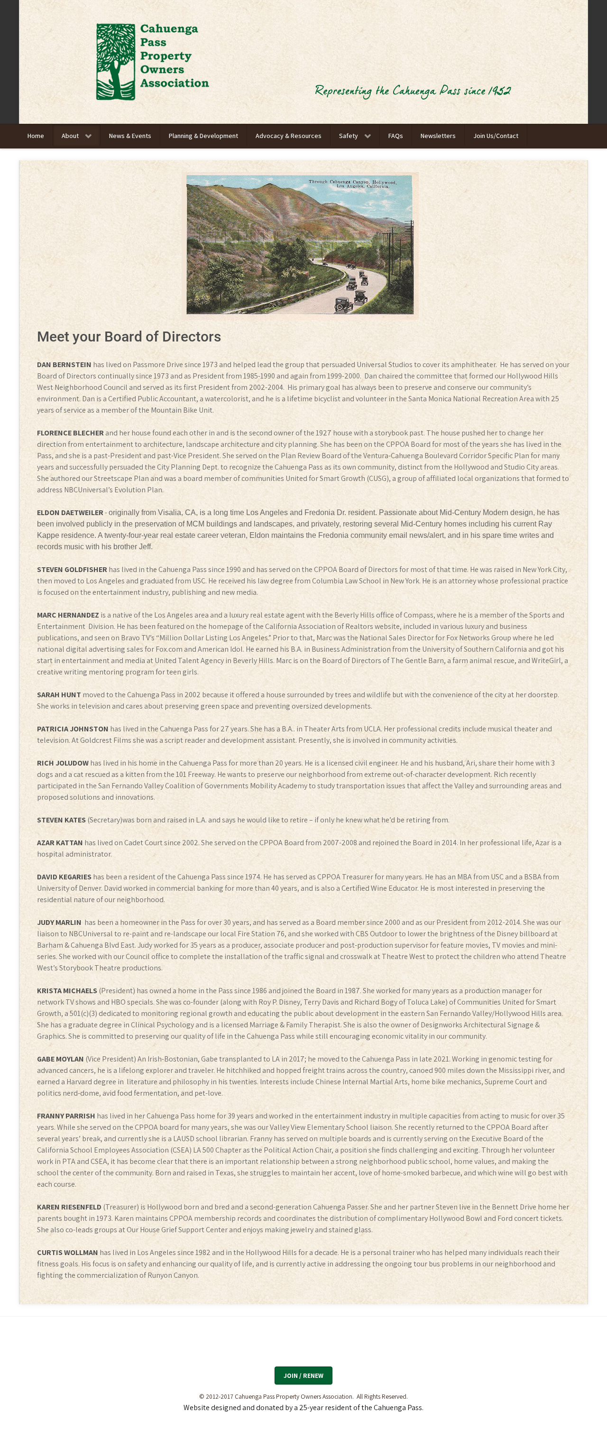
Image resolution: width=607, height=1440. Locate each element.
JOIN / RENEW (303, 1375)
